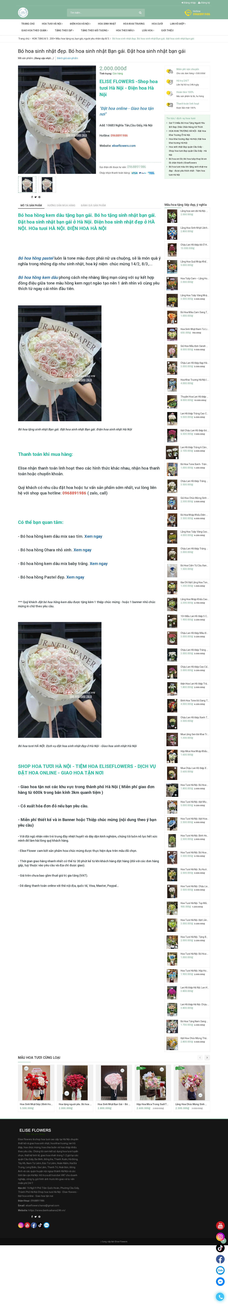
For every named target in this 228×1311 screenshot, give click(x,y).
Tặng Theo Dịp (64, 30)
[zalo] (46, 1225)
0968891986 (201, 14)
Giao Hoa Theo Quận (34, 30)
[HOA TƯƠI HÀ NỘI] (23, 12)
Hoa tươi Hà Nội (52, 23)
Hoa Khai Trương (134, 23)
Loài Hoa (147, 30)
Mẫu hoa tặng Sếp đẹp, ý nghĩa (186, 204)
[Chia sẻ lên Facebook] (32, 197)
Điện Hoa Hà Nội (80, 23)
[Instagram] (21, 1225)
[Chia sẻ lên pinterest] (39, 197)
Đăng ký (205, 2)
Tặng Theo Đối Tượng (94, 30)
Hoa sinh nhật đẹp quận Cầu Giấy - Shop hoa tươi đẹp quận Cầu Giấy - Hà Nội (188, 151)
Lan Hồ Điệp (177, 23)
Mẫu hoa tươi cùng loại (39, 1058)
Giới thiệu (167, 30)
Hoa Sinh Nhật (107, 23)
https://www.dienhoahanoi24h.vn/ (47, 1210)
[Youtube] (27, 1225)
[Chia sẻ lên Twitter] (36, 197)
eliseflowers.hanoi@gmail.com (42, 1205)
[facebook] (34, 1225)
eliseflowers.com (124, 145)
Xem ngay (93, 536)
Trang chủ (28, 23)
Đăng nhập (190, 2)
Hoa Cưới (157, 23)
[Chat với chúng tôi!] (220, 1281)
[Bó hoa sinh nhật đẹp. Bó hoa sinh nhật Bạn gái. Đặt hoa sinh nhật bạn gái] (27, 185)
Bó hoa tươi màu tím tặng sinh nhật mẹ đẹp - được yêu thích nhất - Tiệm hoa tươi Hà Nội (188, 170)
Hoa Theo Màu (125, 30)
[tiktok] (40, 1225)
